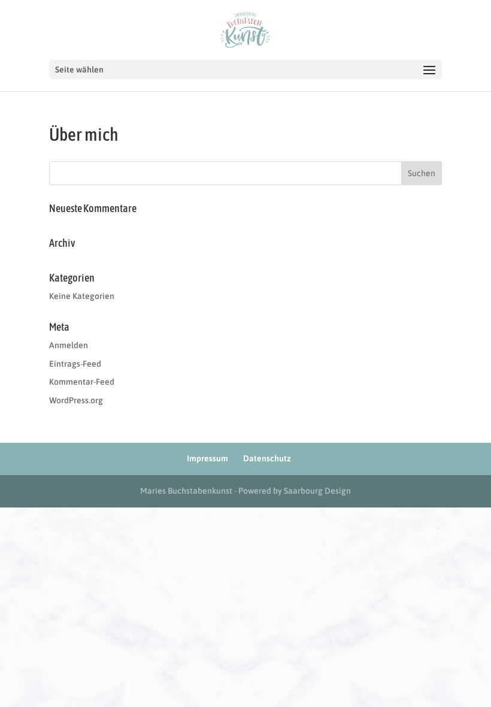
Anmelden (68, 345)
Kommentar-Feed (81, 381)
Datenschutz (267, 458)
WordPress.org (76, 400)
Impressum (207, 458)
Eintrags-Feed (75, 363)
